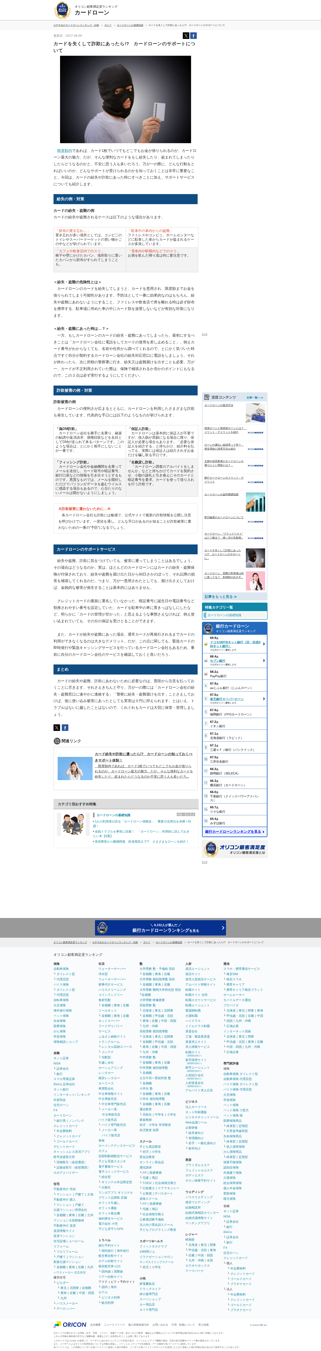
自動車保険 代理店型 (237, 1079)
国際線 (118, 1271)
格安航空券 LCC (109, 1266)
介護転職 (191, 1015)
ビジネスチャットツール (202, 1117)
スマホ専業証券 (64, 1079)
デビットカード (64, 1146)
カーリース (106, 1083)
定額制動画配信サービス (115, 1156)
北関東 (74, 1288)
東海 (72, 1215)
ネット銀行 (61, 1089)
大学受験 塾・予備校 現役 (157, 968)
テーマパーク (194, 1271)
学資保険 (60, 1036)
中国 (260, 1015)
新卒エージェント (197, 1069)
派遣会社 (191, 1031)
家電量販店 (147, 1283)
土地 (90, 1194)
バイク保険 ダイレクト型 (240, 1084)
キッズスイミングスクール (157, 1262)
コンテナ (108, 1052)
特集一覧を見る (186, 814)
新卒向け (194, 1148)
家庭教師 (146, 1119)
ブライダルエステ (197, 1165)
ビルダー (63, 1282)
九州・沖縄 (150, 1026)
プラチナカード (241, 1284)
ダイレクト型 (66, 974)
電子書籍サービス (110, 1166)
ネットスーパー (109, 1020)
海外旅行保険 (63, 1010)
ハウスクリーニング (112, 989)
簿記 (155, 1177)
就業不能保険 (232, 1162)
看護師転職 (193, 1010)
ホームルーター (234, 994)
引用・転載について (183, 1324)
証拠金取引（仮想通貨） (73, 1167)
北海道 (147, 1010)
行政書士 (149, 1188)
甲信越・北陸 (164, 1015)
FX (55, 1110)
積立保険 (229, 1198)
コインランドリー (110, 994)
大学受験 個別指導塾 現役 (157, 979)
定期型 (243, 1126)
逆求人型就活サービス (200, 979)
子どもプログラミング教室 (158, 1229)
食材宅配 (104, 1000)
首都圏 (61, 1215)
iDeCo (227, 1232)
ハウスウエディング (199, 1197)
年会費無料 (64, 1131)
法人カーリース (196, 1107)
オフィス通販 (107, 1208)
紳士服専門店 (149, 1294)
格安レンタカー (109, 1078)
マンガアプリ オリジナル (115, 1192)
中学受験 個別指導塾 (154, 1067)
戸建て (79, 1194)
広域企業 (232, 1026)
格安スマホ (234, 979)
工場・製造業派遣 (197, 1036)
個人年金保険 (232, 1188)
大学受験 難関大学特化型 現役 (160, 989)
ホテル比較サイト (110, 1261)
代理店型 (63, 979)
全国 (210, 1260)
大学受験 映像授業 (152, 1000)
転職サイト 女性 (196, 994)
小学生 (171, 1114)
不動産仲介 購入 (65, 1199)
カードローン (63, 1115)
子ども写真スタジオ (112, 1161)
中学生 (159, 1114)
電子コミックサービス (113, 1171)
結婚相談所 (193, 1207)
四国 (229, 1020)
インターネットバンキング (72, 1094)
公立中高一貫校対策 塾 (155, 1078)
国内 (105, 1287)
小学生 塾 (146, 1088)
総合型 (106, 1177)
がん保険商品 (232, 1151)
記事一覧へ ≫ (255, 397)
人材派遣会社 (194, 1084)
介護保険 (229, 1177)
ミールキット (107, 1010)
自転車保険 (61, 1000)
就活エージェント (197, 968)
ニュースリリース (114, 1324)
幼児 (146, 1151)
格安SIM (232, 974)
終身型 (231, 1126)
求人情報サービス (197, 1046)
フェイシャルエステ (199, 1170)
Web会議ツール (196, 1122)
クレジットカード (66, 1126)
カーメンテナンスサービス (116, 1145)
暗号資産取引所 (64, 1157)
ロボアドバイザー (66, 1172)
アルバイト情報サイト (200, 984)
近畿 (81, 1215)
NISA (57, 1063)
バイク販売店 (107, 1119)
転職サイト (193, 989)
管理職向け (196, 1138)
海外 (114, 1287)
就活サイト (193, 974)
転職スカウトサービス (200, 1000)
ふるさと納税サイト (112, 1036)
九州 (90, 1215)
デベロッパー (66, 1308)
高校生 (147, 1114)
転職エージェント (197, 1005)
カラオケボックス (197, 1265)
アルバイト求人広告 (199, 1090)
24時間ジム (147, 1251)
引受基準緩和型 (237, 1131)
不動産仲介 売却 (65, 1189)
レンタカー (106, 1073)
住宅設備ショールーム (69, 1241)
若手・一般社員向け (202, 1143)
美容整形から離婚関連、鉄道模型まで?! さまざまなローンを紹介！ (142, 841)
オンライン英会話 (152, 1162)
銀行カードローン (236, 628)
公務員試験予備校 (152, 1219)
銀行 (60, 1074)
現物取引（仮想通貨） (72, 1162)
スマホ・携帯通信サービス (241, 968)
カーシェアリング (110, 1067)
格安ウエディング (197, 1202)
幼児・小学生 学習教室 (155, 1125)
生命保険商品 (232, 1136)
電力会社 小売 (108, 1223)
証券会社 (63, 1068)
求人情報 (203, 1324)
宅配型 (106, 1057)
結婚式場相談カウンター (202, 1212)
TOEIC (147, 1183)
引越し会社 (106, 1062)
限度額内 (64, 151)
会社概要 (95, 1324)
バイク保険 (61, 984)
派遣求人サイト (196, 1041)
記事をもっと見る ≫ (221, 596)
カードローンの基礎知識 (113, 815)
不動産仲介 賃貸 (65, 1225)
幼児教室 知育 (149, 1130)
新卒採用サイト (196, 1061)
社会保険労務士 (165, 1183)
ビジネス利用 (111, 1297)
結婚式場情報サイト (199, 1218)
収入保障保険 (235, 1146)
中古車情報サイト (110, 1093)
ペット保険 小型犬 (236, 1110)
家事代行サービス (110, 984)
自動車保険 (61, 968)
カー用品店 (147, 1304)
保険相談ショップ (66, 1041)
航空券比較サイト (110, 1255)
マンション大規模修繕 (69, 1220)
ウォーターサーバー (112, 968)
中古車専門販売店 (114, 1104)
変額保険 (229, 1193)
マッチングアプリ (197, 1223)
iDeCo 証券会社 (64, 1084)
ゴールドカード (67, 1141)
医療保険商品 (232, 1120)
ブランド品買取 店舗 (112, 1197)
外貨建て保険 (232, 1172)
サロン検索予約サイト (200, 1180)
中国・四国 (86, 1293)
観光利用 (108, 1302)
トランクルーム (109, 1041)
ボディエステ (194, 1175)
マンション (64, 1194)
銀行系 (61, 1120)
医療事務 (156, 1172)
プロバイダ (231, 1005)
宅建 (146, 1177)
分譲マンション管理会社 (70, 1210)
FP (145, 1172)
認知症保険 (231, 1167)
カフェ (103, 1151)
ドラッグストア (150, 1289)
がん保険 (60, 1031)
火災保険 (60, 1005)
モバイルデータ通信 (237, 1000)
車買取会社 (106, 1088)
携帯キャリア (235, 984)
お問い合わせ (160, 1324)
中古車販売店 (107, 1099)
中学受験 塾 (148, 1057)
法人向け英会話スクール (156, 1224)
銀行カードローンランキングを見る (233, 831)
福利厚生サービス (110, 1218)
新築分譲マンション (67, 1262)
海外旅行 (123, 1250)
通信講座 (146, 1167)
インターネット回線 (237, 1031)
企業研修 (191, 1127)
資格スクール (149, 1198)
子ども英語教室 (150, 1146)
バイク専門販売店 (114, 1125)
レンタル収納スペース (117, 1046)
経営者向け (196, 1133)
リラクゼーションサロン (156, 1257)
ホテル (103, 1292)
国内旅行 (108, 1250)
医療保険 (60, 1026)
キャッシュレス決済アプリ (72, 1151)
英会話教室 (147, 1157)
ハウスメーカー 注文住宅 (70, 1272)
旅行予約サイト (109, 1245)
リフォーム (61, 1246)
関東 (213, 1245)
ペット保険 (61, 1015)
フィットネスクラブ (153, 1246)
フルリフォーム (67, 1251)
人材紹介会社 (194, 1076)
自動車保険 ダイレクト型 (240, 1074)
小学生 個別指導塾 (152, 1099)
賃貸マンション (64, 1236)
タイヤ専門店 (149, 1309)
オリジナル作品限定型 (117, 1182)
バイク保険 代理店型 (237, 1089)
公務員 (147, 1193)
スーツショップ (150, 1299)
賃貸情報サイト (64, 1231)
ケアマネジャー (168, 1188)
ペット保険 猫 (233, 1115)
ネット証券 (61, 1058)
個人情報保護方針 (138, 1324)
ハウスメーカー (67, 1303)
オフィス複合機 (109, 1213)
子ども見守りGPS (110, 1229)
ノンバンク (76, 1120)
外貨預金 (60, 1100)
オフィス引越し (109, 1203)
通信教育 (146, 1109)
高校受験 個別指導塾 (154, 1031)
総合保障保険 (232, 1183)
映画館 (190, 1239)
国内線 (106, 1271)
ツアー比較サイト (110, 1276)
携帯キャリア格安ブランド (244, 989)
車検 (101, 1140)
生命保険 (60, 1020)
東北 (63, 1288)
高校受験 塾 (148, 1005)
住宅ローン (61, 1105)
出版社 (106, 1187)
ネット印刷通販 (196, 1112)
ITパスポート (164, 1193)
